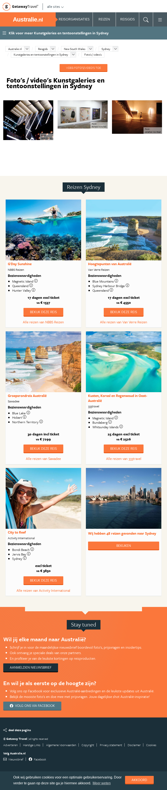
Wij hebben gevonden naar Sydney (122, 533)
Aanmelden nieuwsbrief (31, 667)
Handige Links (31, 745)
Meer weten (102, 783)
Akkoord (139, 779)
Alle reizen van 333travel (123, 458)
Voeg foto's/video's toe (83, 67)
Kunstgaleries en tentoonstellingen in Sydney (41, 54)
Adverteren (10, 745)
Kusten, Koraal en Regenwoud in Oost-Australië (117, 398)
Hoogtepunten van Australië (109, 263)
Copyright (88, 745)
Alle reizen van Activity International (43, 590)
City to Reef (17, 532)
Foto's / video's (93, 54)
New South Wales (74, 49)
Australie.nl (15, 49)
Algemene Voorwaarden (61, 745)
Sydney (106, 49)
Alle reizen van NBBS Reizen (43, 322)
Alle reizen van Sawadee (43, 458)
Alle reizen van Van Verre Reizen (123, 322)
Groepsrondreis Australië (27, 395)
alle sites (53, 6)
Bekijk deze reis (43, 311)
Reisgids (43, 49)
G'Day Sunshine (20, 263)
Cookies (151, 745)
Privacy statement (111, 745)
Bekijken (123, 545)
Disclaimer (134, 745)
